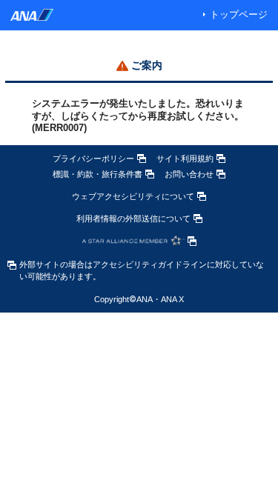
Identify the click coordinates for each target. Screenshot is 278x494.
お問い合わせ (189, 174)
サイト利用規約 (185, 158)
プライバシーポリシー (93, 158)
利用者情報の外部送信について (133, 218)
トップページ (239, 14)
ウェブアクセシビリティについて (133, 196)
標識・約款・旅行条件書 (97, 174)
